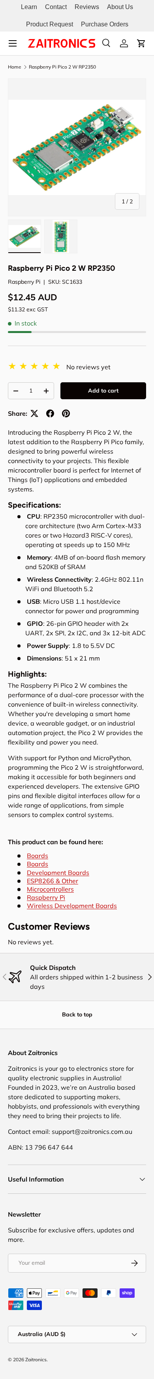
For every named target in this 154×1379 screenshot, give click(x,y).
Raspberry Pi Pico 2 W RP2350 (62, 67)
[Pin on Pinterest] (66, 413)
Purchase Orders (104, 24)
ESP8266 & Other (52, 881)
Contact (56, 7)
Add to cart (103, 390)
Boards (37, 856)
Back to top (77, 1014)
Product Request (49, 24)
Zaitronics (36, 1359)
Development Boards (58, 873)
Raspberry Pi (24, 281)
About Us (120, 7)
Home (14, 67)
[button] (141, 43)
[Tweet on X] (34, 413)
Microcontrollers (50, 889)
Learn (29, 7)
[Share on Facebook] (50, 413)
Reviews (87, 7)
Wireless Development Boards (72, 906)
